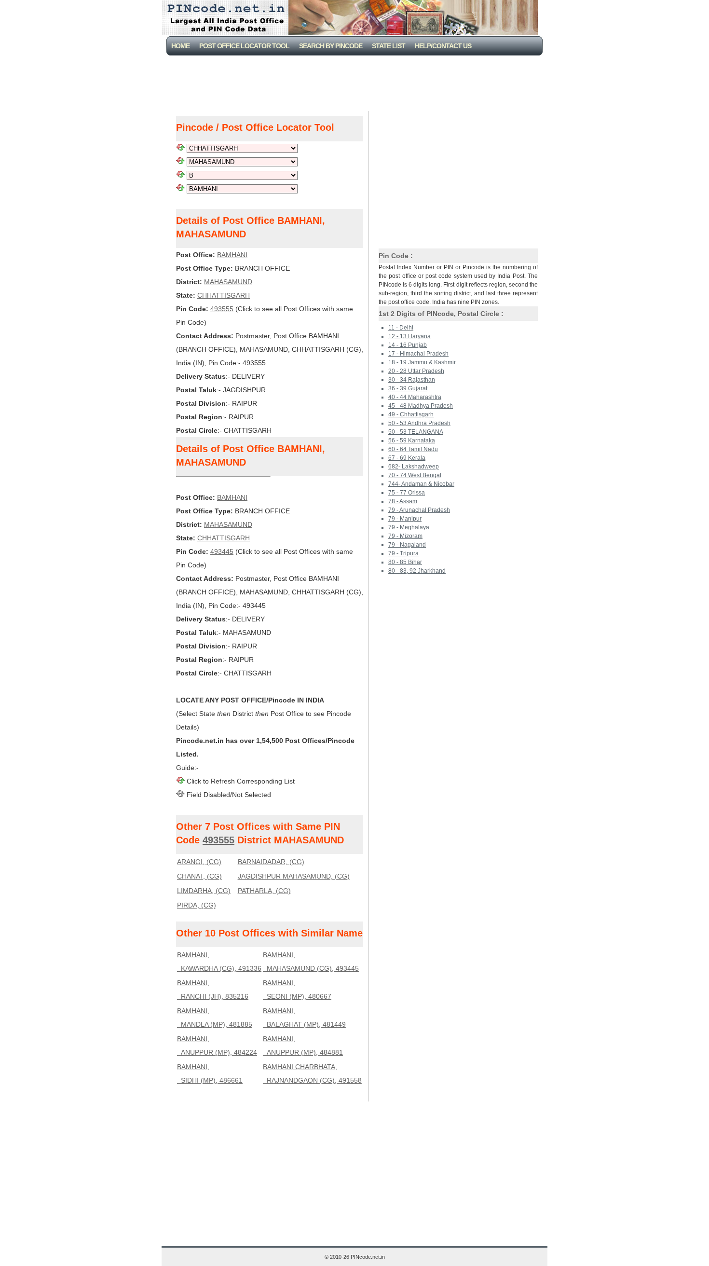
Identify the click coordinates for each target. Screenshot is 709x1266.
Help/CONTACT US (443, 46)
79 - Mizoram (405, 536)
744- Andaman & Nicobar (421, 484)
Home (180, 46)
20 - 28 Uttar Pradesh (416, 371)
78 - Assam (402, 501)
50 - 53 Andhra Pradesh (419, 423)
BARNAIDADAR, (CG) (271, 862)
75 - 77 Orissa (406, 492)
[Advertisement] (356, 82)
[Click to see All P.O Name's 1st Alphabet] (180, 175)
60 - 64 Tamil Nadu (413, 449)
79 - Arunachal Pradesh (419, 510)
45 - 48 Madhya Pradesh (420, 405)
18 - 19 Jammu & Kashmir (422, 362)
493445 (221, 551)
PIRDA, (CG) (196, 905)
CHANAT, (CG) (199, 876)
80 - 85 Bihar (405, 562)
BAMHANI (232, 255)
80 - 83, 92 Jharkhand (417, 570)
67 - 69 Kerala (406, 457)
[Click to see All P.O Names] (180, 189)
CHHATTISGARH (223, 295)
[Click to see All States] (180, 148)
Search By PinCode (330, 46)
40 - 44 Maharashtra (414, 397)
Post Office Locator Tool (244, 46)
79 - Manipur (405, 518)
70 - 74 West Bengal (414, 475)
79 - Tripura (403, 553)
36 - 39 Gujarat (407, 388)
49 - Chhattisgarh (411, 414)
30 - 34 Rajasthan (411, 379)
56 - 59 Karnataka (411, 440)
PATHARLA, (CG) (264, 890)
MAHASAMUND (228, 282)
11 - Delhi (400, 327)
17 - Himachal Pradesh (418, 353)
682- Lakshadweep (413, 466)
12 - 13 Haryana (409, 336)
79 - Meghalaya (408, 527)
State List (388, 46)
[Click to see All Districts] (180, 161)
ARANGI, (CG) (199, 862)
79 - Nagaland (407, 544)
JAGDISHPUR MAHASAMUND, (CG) (294, 876)
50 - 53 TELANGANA (415, 431)
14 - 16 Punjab (407, 345)
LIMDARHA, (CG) (204, 890)
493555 (221, 309)
